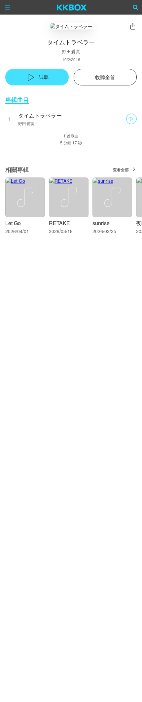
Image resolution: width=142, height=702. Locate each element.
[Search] (136, 7)
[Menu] (8, 7)
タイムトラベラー (40, 115)
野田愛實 (71, 51)
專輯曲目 (17, 99)
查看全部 (121, 169)
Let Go (13, 223)
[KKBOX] (71, 7)
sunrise (101, 223)
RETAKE (59, 223)
